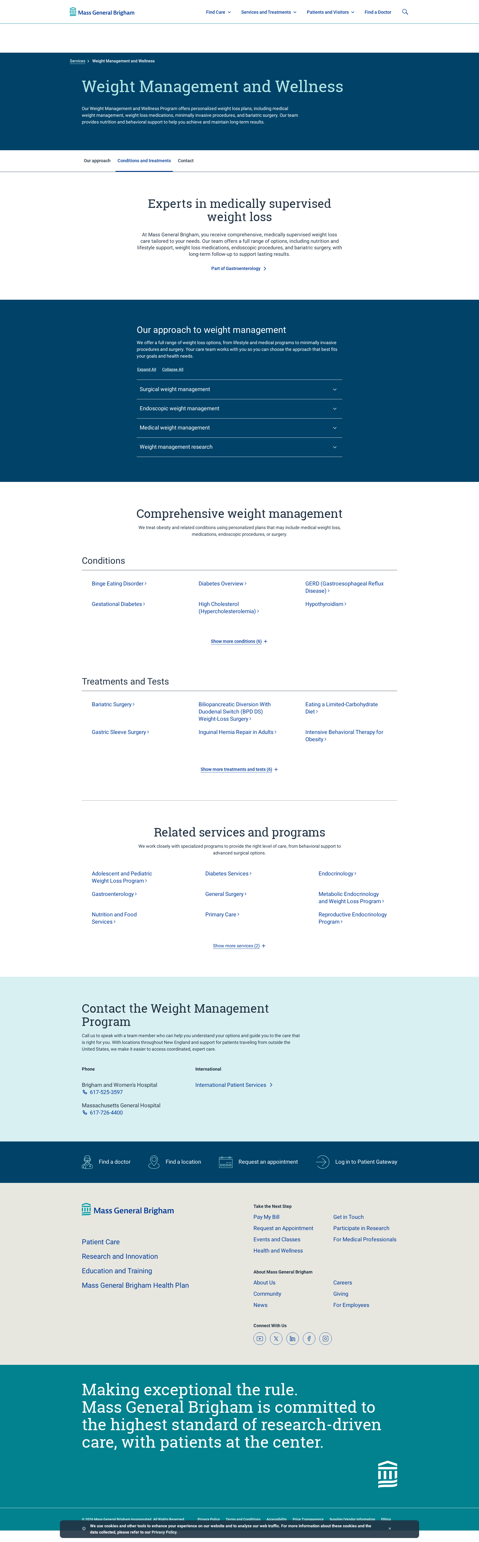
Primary (220, 914)
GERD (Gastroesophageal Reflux (344, 587)
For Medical (364, 1239)
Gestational (117, 604)
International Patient (230, 1085)
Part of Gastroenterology (235, 268)
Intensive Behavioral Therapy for (344, 735)
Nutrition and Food (114, 918)
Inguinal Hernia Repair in (236, 732)
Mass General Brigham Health (135, 1285)
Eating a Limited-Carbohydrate (341, 708)
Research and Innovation (121, 12)
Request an (283, 1228)
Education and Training (167, 12)
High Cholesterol (227, 607)
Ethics (386, 1519)
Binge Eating (117, 583)
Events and (276, 1239)
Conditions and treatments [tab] (144, 160)
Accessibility (276, 1519)
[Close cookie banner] (389, 1529)
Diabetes (221, 583)
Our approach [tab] (97, 160)
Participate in (361, 1228)
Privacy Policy (164, 1532)
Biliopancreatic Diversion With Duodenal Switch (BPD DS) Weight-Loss (235, 711)
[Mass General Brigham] (128, 1214)
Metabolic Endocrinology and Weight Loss (350, 897)
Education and (117, 1271)
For (351, 1305)
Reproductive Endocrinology (353, 918)
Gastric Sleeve (119, 732)
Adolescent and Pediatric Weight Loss (122, 877)
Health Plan (79, 12)
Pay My (266, 1217)
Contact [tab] (186, 160)
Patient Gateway (339, 12)
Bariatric (111, 704)
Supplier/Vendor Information (352, 1519)
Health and (278, 1251)
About (264, 1282)
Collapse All (172, 369)
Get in (348, 1217)
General (224, 894)
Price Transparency (308, 1519)
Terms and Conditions (243, 1519)
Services (77, 61)
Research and (120, 1256)
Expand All (146, 369)
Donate (371, 12)
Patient (101, 1242)
